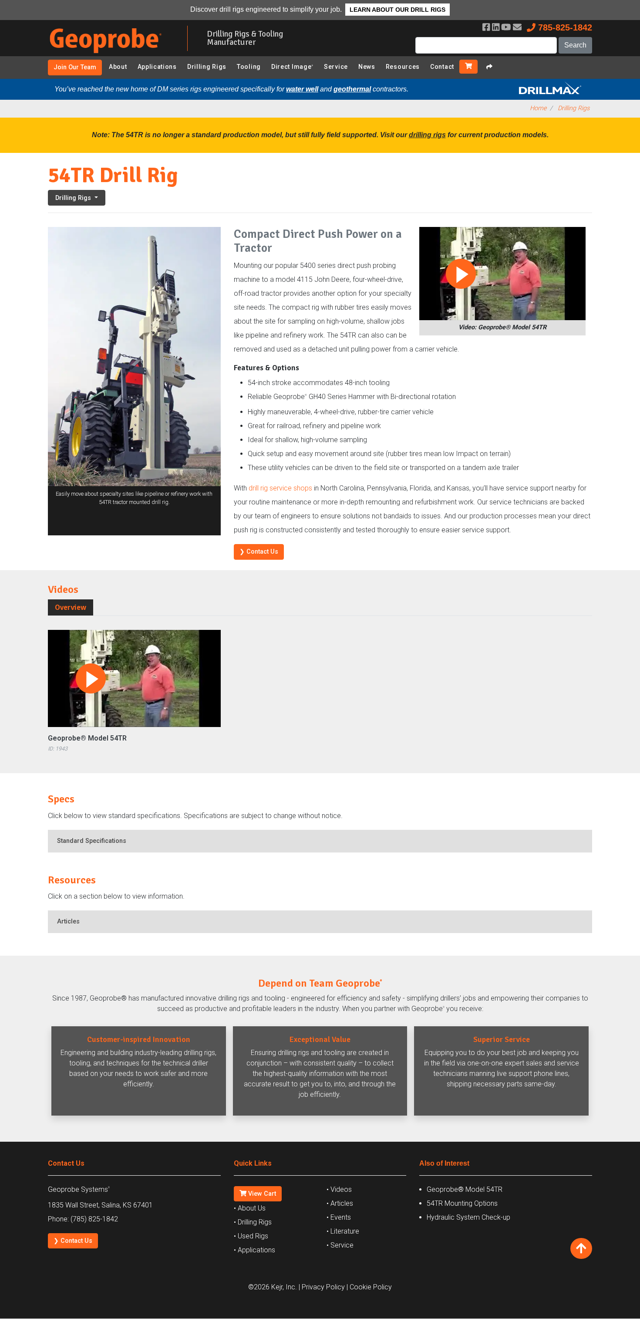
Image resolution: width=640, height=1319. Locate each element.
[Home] (111, 54)
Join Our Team (75, 67)
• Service (340, 1245)
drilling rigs (427, 135)
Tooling (249, 66)
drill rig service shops (280, 488)
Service (336, 66)
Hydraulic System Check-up (468, 1217)
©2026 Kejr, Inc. (272, 1287)
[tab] (70, 607)
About (118, 66)
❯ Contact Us (258, 551)
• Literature (343, 1231)
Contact (442, 66)
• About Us (250, 1208)
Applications (157, 66)
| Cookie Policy (369, 1287)
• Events (339, 1217)
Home (538, 108)
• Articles (340, 1203)
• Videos (339, 1189)
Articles (68, 921)
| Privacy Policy (322, 1287)
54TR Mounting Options (462, 1203)
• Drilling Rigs (253, 1222)
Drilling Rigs (206, 66)
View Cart (261, 1193)
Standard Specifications (91, 841)
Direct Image (292, 66)
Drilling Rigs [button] (74, 198)
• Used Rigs (251, 1236)
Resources (403, 66)
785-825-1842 (564, 27)
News (366, 66)
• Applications (254, 1250)
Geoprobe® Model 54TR (87, 738)
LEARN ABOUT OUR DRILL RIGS (397, 9)
